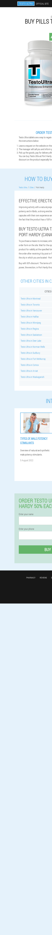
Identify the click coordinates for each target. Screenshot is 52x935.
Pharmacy (30, 577)
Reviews (43, 577)
